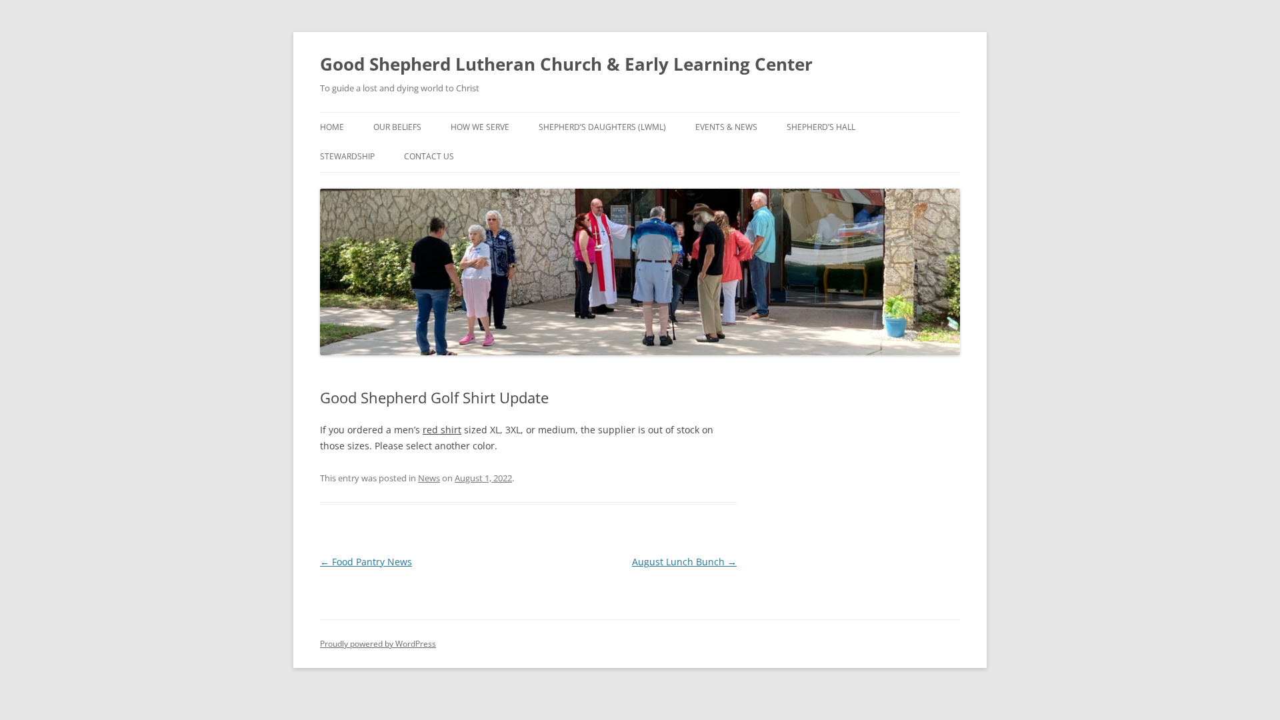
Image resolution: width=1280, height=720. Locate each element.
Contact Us (429, 156)
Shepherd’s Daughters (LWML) (602, 127)
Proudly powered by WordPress (378, 643)
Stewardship (347, 156)
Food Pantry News (366, 561)
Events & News (726, 127)
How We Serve (480, 127)
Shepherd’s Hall (821, 127)
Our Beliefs (397, 127)
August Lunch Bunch (684, 561)
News (429, 478)
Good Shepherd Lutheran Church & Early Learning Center (566, 64)
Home (332, 127)
